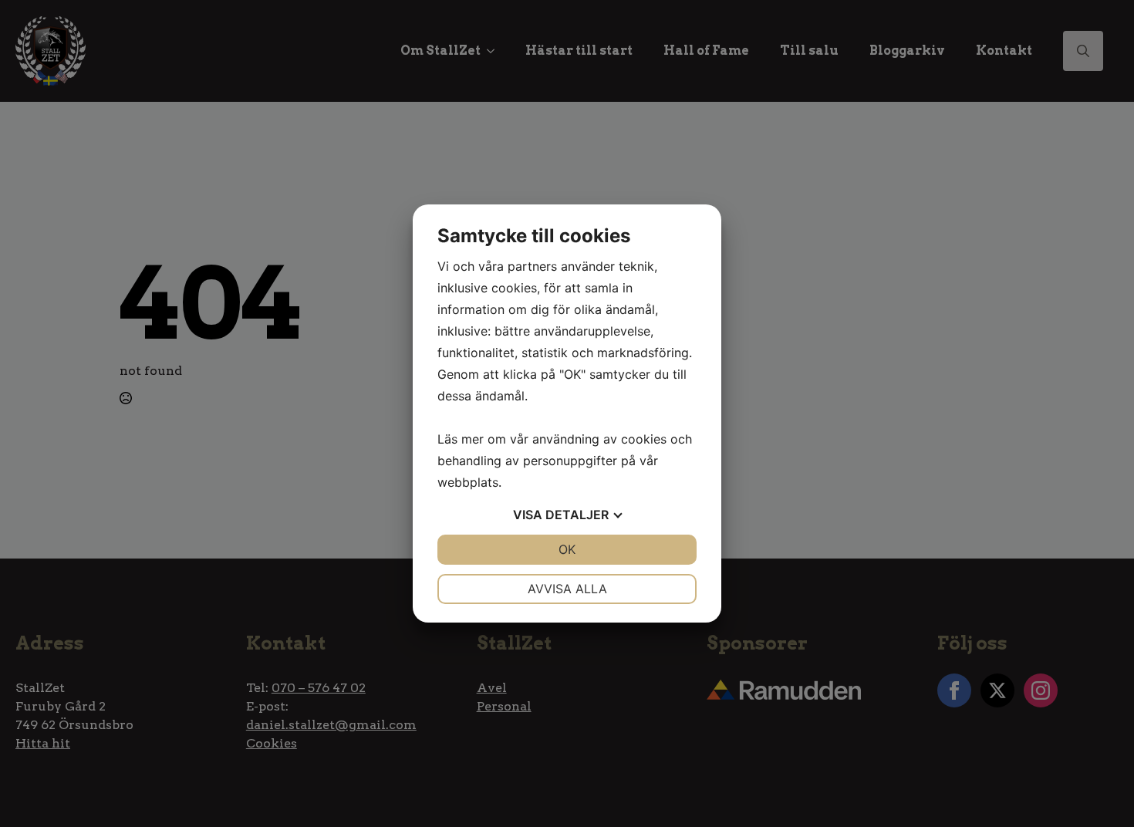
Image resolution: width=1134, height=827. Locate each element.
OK (567, 549)
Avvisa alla (567, 588)
